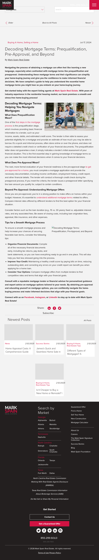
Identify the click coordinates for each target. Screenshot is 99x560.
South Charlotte (53, 451)
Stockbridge (55, 429)
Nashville (42, 437)
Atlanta (41, 424)
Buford (52, 420)
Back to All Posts (49, 23)
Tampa (52, 460)
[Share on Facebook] (54, 308)
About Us (75, 430)
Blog (73, 448)
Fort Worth (42, 473)
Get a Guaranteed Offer (49, 524)
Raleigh (41, 446)
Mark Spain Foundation (80, 452)
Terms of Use (43, 553)
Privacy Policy (55, 553)
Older (10, 23)
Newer (88, 23)
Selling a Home (31, 42)
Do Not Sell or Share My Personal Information (49, 499)
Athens (41, 429)
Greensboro (43, 451)
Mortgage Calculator (79, 423)
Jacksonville (43, 465)
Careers (74, 434)
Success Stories (77, 444)
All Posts (87, 320)
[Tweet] (59, 308)
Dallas (52, 473)
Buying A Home (15, 42)
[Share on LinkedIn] (49, 308)
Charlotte (53, 446)
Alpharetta (42, 420)
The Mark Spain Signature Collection (82, 439)
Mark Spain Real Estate (18, 59)
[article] (18, 339)
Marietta (53, 424)
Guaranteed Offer (78, 407)
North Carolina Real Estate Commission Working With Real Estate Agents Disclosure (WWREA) (49, 482)
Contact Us (49, 517)
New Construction (78, 419)
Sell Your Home (77, 415)
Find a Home (76, 411)
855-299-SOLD (79, 5)
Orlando (41, 460)
